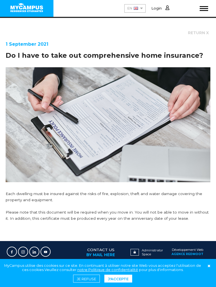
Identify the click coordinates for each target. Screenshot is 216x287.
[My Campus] (26, 8)
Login (156, 8)
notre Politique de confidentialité (107, 270)
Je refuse (86, 279)
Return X (198, 33)
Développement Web (187, 252)
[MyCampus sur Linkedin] (34, 252)
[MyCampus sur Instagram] (23, 252)
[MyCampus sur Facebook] (12, 252)
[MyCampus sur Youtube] (45, 252)
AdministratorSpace (152, 252)
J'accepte (118, 279)
